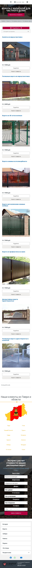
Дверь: (16, 486)
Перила (5, 543)
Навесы (5, 538)
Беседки (5, 524)
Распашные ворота (16, 21)
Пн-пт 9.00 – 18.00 (20, 2)
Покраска (16, 499)
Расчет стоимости (16, 71)
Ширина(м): (16, 480)
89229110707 (21, 565)
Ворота (8, 21)
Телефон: (16, 506)
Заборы (5, 534)
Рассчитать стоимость (16, 15)
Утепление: (16, 493)
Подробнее (16, 68)
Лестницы (6, 548)
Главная (3, 21)
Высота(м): (16, 473)
